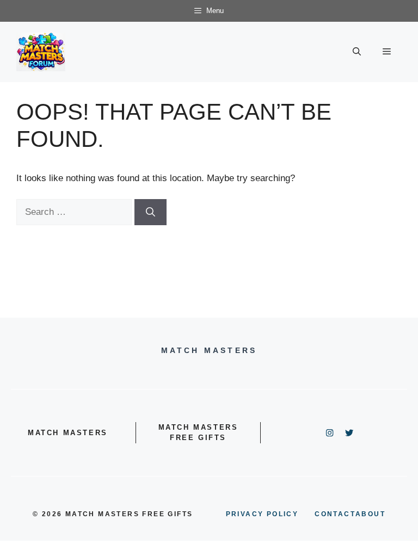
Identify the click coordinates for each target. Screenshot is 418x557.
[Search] (150, 212)
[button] (357, 51)
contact (335, 514)
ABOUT (370, 514)
